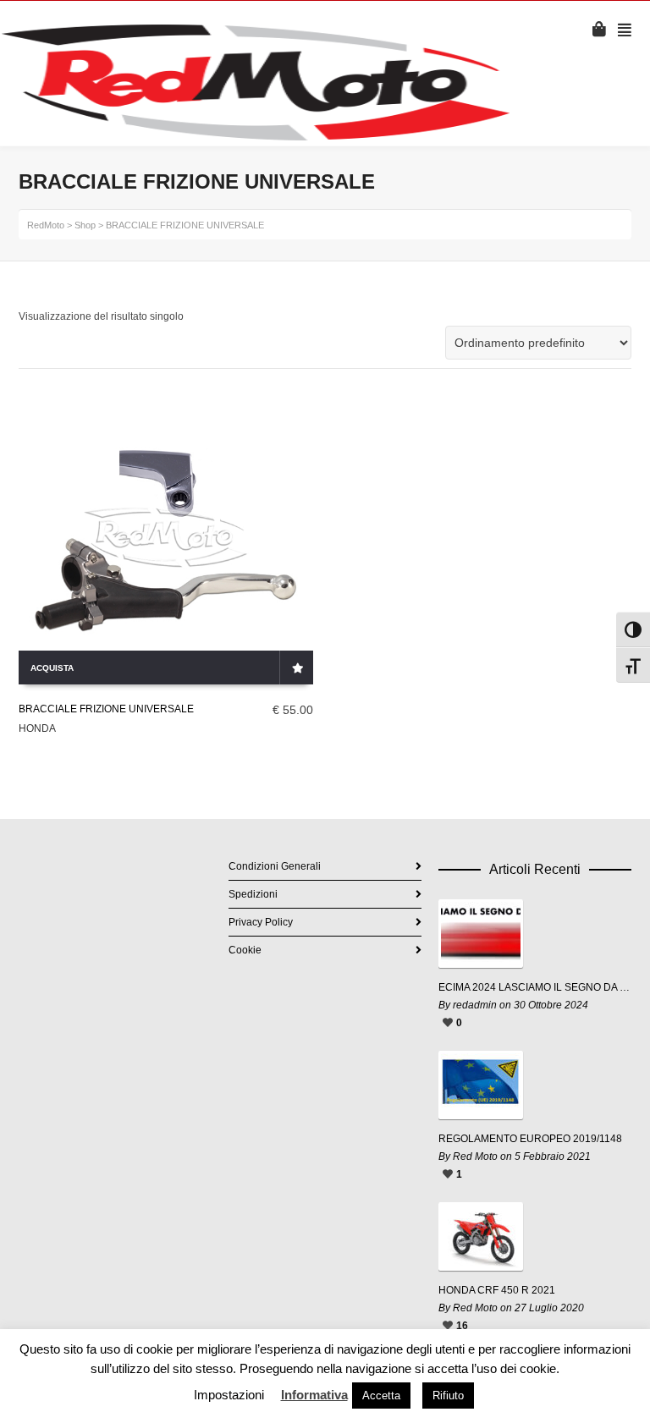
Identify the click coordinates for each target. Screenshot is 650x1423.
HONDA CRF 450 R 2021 (496, 1290)
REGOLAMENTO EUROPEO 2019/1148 (530, 1139)
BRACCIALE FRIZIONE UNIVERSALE (106, 709)
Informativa (314, 1394)
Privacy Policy (261, 922)
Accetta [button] (381, 1395)
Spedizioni (253, 894)
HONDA (37, 728)
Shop (85, 225)
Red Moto (475, 1156)
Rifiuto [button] (448, 1395)
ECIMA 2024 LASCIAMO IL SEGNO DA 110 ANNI (534, 987)
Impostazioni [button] (229, 1394)
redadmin (475, 1005)
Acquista (52, 668)
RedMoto (45, 225)
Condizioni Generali (275, 866)
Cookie (245, 950)
